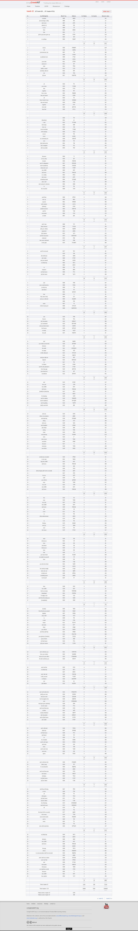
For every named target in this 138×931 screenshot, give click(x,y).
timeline (33, 903)
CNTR (46, 6)
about (97, 1)
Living (33, 3)
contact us (52, 903)
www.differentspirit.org (62, 915)
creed (102, 1)
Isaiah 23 (108, 898)
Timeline (37, 6)
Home (28, 6)
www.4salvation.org (32, 918)
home (28, 903)
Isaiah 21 (101, 898)
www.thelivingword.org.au (75, 915)
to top (69, 929)
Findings (67, 6)
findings (46, 903)
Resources (56, 6)
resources (39, 903)
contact (108, 1)
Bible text (106, 11)
